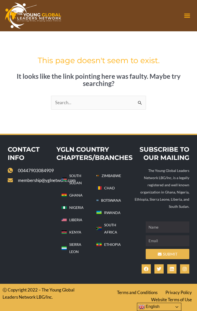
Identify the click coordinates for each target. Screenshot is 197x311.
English (152, 306)
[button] (187, 16)
